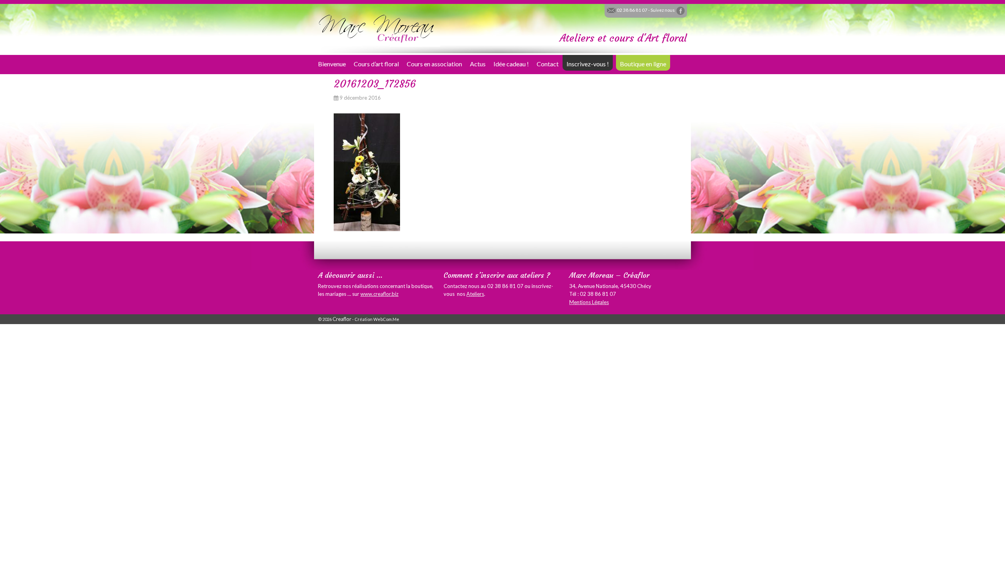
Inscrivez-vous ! (587, 63)
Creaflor (342, 319)
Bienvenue (332, 63)
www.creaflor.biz (379, 294)
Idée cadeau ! (511, 63)
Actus (478, 63)
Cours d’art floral (376, 63)
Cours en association (434, 63)
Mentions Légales (589, 302)
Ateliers (475, 294)
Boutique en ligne (643, 63)
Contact (548, 63)
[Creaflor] (377, 28)
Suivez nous (663, 10)
